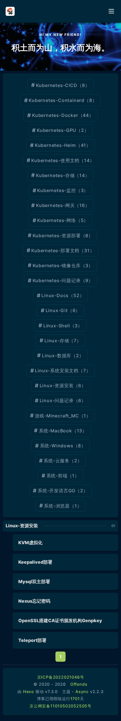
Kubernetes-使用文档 (55, 160)
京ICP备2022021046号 (60, 677)
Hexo (28, 691)
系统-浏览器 (57, 506)
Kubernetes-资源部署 (57, 235)
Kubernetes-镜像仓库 (57, 265)
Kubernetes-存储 (55, 175)
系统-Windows (56, 445)
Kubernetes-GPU (56, 130)
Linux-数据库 (56, 355)
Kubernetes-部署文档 (55, 250)
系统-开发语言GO (56, 490)
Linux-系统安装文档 (57, 370)
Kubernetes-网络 (56, 220)
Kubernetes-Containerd (56, 100)
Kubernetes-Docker (55, 115)
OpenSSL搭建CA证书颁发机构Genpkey (60, 620)
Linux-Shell (56, 325)
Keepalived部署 (35, 562)
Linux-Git (57, 310)
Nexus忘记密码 (34, 601)
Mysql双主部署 (34, 581)
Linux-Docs (55, 295)
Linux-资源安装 (57, 385)
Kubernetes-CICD (56, 85)
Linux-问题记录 (57, 400)
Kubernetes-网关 (55, 205)
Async (82, 691)
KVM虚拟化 (30, 542)
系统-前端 (57, 475)
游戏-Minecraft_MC (57, 416)
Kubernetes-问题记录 (57, 280)
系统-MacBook (55, 431)
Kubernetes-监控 (56, 190)
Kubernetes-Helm (55, 145)
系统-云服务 (57, 460)
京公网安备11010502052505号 (60, 705)
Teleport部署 (32, 640)
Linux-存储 (56, 340)
